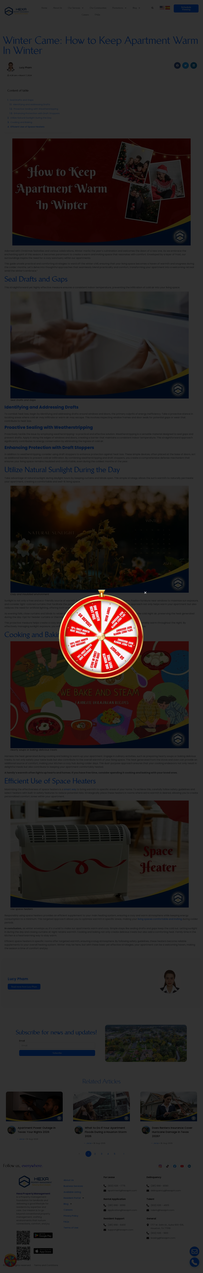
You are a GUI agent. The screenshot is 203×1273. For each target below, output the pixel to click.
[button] (145, 592)
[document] (101, 636)
